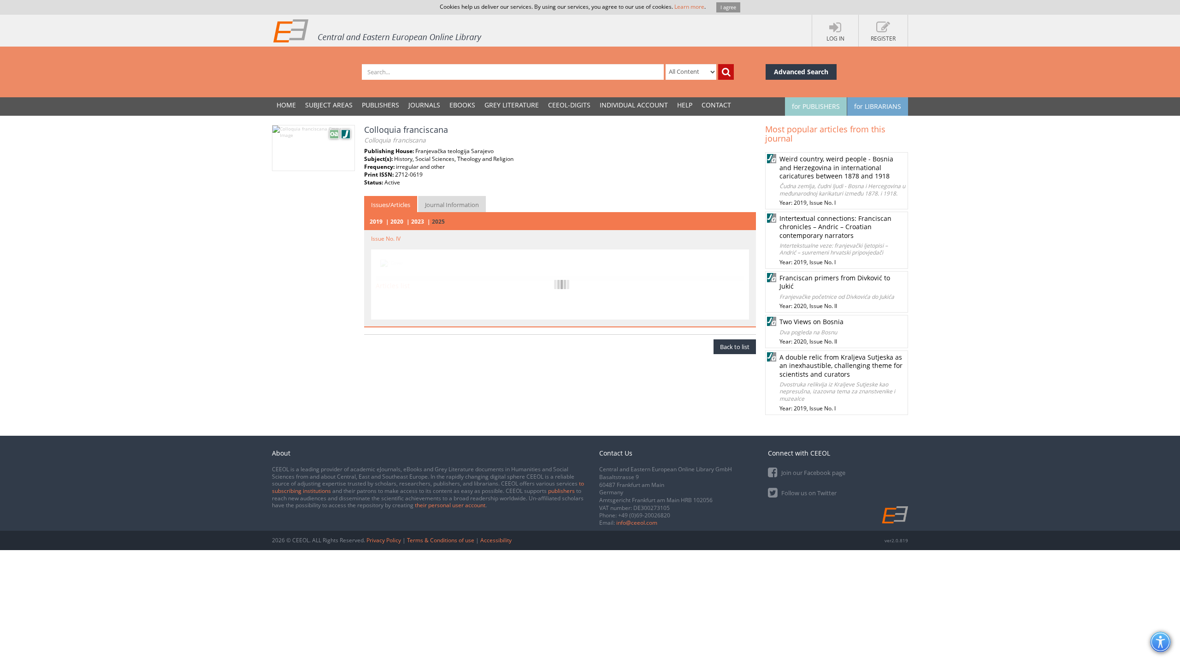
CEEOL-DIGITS (569, 105)
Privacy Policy (383, 540)
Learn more (689, 7)
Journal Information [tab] (452, 205)
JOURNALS (424, 105)
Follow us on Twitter (808, 493)
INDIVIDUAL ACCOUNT (634, 105)
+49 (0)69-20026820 (644, 515)
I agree (728, 7)
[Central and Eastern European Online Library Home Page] (378, 30)
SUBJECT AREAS (329, 105)
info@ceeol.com (636, 523)
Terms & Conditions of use (440, 540)
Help (684, 105)
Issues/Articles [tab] (390, 205)
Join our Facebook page (812, 472)
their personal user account (450, 505)
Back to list (734, 347)
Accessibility (496, 540)
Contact (716, 105)
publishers (561, 491)
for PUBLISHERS (816, 106)
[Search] (726, 72)
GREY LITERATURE (511, 105)
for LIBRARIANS (877, 106)
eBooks (462, 105)
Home (286, 105)
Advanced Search (801, 71)
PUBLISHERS (380, 105)
